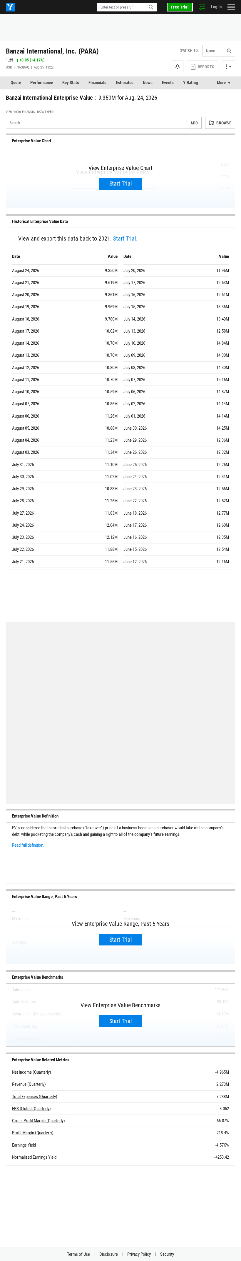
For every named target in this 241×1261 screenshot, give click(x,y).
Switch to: (189, 50)
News (148, 82)
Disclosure (108, 1254)
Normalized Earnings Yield (34, 1157)
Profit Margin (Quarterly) (32, 1132)
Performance (41, 82)
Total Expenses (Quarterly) (34, 1096)
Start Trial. (125, 238)
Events (168, 82)
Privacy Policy (139, 1254)
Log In (216, 6)
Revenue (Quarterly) (29, 1084)
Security (167, 1254)
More (221, 82)
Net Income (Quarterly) (31, 1072)
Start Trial (120, 183)
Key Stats (70, 82)
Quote (16, 82)
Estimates (124, 82)
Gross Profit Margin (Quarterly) (38, 1120)
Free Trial (180, 7)
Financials (97, 82)
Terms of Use (78, 1254)
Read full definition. (28, 845)
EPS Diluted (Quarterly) (31, 1108)
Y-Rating (190, 82)
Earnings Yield (24, 1145)
